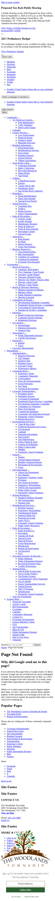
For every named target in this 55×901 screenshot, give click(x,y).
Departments (12, 350)
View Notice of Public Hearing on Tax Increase (18, 29)
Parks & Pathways (26, 226)
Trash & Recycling (20, 163)
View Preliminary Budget (12, 51)
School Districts (25, 158)
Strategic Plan (24, 330)
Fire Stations (23, 475)
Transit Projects (25, 586)
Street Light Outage (27, 127)
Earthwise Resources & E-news (32, 427)
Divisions (22, 480)
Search (4, 644)
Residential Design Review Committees (35, 305)
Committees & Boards (22, 300)
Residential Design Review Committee (35, 401)
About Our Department (28, 472)
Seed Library (24, 437)
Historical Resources (27, 328)
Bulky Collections (26, 168)
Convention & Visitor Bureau (31, 307)
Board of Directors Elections (30, 315)
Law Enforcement (26, 135)
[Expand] (19, 118)
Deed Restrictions (26, 148)
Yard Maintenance (26, 439)
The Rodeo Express (27, 576)
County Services (19, 132)
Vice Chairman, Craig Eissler (31, 272)
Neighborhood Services (28, 150)
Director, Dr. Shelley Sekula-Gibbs (33, 279)
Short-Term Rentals (26, 198)
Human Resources (20, 495)
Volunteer (16, 640)
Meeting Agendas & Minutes (31, 290)
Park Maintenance (26, 122)
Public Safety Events (27, 490)
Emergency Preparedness (29, 485)
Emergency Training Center (30, 477)
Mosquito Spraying (26, 143)
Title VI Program (25, 589)
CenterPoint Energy (27, 181)
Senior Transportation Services (31, 584)
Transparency (18, 333)
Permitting (17, 193)
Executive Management (22, 348)
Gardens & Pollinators (28, 444)
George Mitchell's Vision (23, 622)
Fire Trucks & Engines (28, 482)
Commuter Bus (25, 206)
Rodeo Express (25, 211)
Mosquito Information (28, 434)
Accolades (17, 609)
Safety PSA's (24, 520)
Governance (17, 323)
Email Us (5, 820)
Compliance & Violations (29, 406)
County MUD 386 (26, 186)
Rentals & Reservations (28, 548)
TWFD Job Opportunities (29, 487)
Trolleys (21, 209)
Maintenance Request (27, 224)
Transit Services (19, 203)
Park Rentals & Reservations (19, 739)
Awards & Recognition (28, 389)
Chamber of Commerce (28, 257)
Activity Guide (24, 219)
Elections (16, 312)
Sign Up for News (20, 637)
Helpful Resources (26, 419)
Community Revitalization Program (34, 414)
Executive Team (25, 366)
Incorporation (24, 325)
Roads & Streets (25, 138)
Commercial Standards (28, 259)
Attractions (17, 236)
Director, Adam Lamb (28, 282)
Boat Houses (23, 239)
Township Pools (14, 714)
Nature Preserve (25, 244)
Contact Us (17, 617)
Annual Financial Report (29, 460)
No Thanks (16, 896)
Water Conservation (27, 447)
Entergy (21, 183)
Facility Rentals (25, 221)
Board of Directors (20, 267)
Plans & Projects (25, 541)
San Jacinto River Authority (30, 191)
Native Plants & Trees (28, 442)
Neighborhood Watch (27, 513)
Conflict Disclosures (27, 338)
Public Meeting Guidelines (30, 295)
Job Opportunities (26, 500)
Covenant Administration (23, 391)
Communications (20, 371)
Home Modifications (27, 196)
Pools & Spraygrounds (28, 229)
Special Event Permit (27, 201)
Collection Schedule (27, 165)
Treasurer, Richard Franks (29, 277)
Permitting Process (26, 396)
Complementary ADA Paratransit (33, 579)
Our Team (22, 386)
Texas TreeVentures (27, 247)
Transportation (18, 569)
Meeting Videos (25, 292)
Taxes (20, 345)
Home (4, 647)
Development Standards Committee (34, 302)
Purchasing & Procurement (30, 465)
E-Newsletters (24, 378)
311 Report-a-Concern (22, 120)
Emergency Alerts (26, 373)
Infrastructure (24, 591)
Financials (16, 340)
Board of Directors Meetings (25, 287)
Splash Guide (18, 634)
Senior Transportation (27, 214)
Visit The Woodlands (21, 596)
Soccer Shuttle (24, 581)
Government (12, 264)
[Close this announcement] (2, 54)
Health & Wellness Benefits (30, 498)
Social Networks (25, 383)
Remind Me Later (32, 896)
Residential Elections (27, 320)
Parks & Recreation (21, 216)
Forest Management (27, 543)
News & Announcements (29, 381)
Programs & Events (26, 518)
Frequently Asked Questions (30, 416)
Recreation (23, 533)
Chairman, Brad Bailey (28, 269)
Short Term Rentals (26, 409)
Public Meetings (25, 558)
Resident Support (25, 155)
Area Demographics (27, 252)
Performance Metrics (27, 368)
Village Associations (27, 160)
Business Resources (21, 249)
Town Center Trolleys (28, 574)
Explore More (13, 599)
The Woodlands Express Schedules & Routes (27, 711)
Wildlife (21, 449)
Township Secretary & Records (26, 556)
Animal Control (25, 140)
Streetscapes (23, 546)
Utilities (15, 178)
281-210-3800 (14, 818)
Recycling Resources (27, 170)
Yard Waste (23, 176)
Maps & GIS (18, 629)
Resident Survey (25, 363)
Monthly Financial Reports (30, 462)
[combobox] (15, 97)
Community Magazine (28, 376)
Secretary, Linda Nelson (28, 274)
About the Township (21, 602)
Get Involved (24, 429)
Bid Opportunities (26, 254)
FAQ (20, 553)
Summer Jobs (24, 503)
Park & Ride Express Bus (29, 571)
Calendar (16, 130)
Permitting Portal (25, 394)
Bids (9, 754)
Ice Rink (22, 241)
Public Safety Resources (29, 525)
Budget (21, 343)
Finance (15, 454)
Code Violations (25, 125)
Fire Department (19, 470)
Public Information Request (30, 335)
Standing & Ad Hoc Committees (32, 310)
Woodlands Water (26, 188)
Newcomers (23, 153)
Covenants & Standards (28, 399)
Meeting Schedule (26, 297)
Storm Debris (24, 173)
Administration (19, 353)
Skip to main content (10, 2)
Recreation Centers (26, 231)
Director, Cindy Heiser (28, 285)
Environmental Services (23, 421)
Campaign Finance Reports (30, 318)
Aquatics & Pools (26, 536)
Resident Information (21, 145)
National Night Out (26, 515)
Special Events (24, 234)
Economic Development (29, 262)
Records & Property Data (29, 563)
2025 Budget (24, 358)
